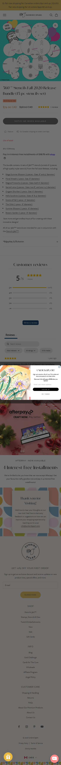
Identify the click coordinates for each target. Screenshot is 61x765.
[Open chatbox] (54, 759)
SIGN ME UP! (46, 389)
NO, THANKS (46, 394)
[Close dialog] (59, 367)
